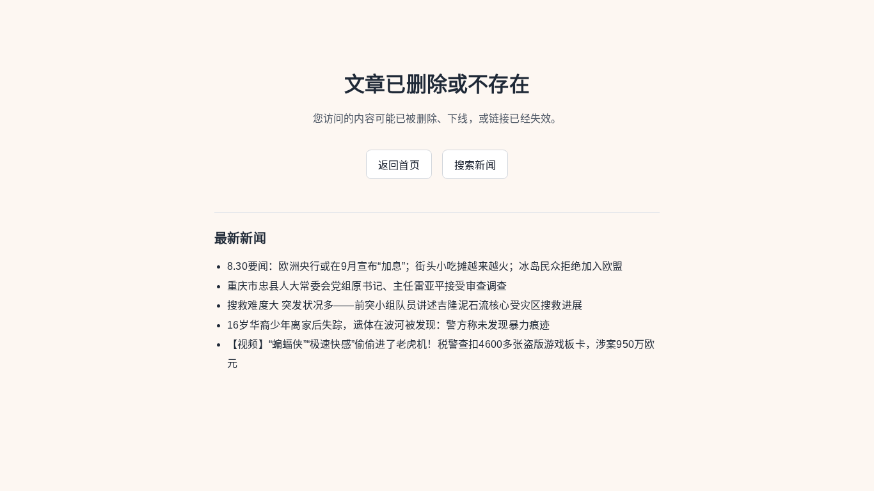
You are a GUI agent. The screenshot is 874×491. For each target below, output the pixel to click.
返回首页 (399, 165)
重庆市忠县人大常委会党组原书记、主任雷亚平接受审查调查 (367, 286)
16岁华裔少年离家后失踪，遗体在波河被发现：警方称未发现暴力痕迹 (388, 325)
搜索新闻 (475, 165)
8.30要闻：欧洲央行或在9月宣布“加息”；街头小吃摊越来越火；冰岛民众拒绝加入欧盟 (425, 266)
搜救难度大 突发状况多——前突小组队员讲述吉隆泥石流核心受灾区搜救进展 (404, 305)
